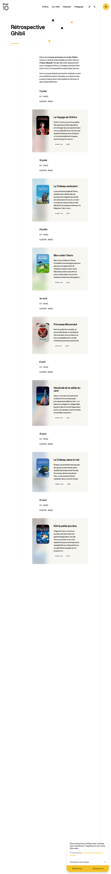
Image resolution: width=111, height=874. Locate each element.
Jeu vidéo (56, 7)
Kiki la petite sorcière (65, 526)
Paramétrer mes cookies (79, 862)
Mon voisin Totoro (63, 255)
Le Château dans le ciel (66, 460)
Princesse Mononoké (65, 324)
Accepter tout (98, 868)
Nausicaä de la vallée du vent (67, 389)
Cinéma (45, 7)
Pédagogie (78, 7)
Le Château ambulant (66, 186)
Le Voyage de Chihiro (65, 117)
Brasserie (67, 7)
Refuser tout (77, 868)
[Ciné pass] (89, 6)
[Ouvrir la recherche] (94, 6)
